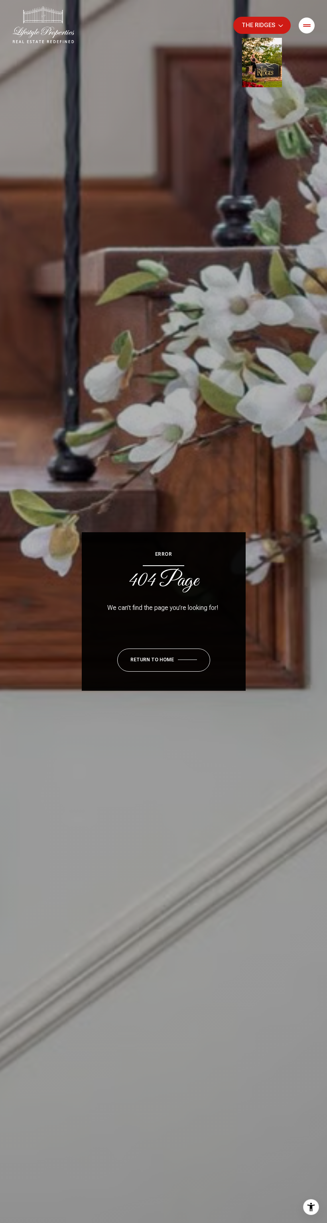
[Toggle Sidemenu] (307, 25)
